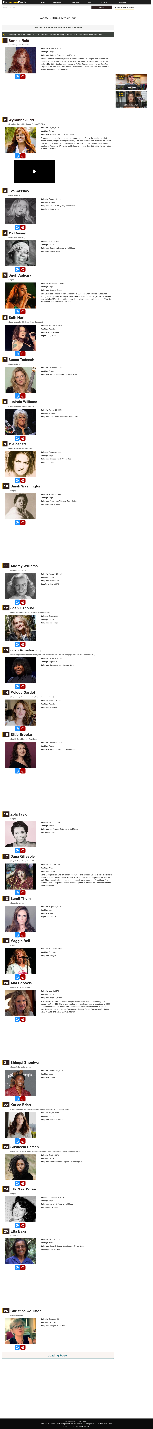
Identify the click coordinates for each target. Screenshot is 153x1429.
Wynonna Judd (21, 120)
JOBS (110, 1424)
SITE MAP (60, 1424)
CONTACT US (95, 1424)
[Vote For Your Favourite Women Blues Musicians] (17, 76)
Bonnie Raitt (18, 40)
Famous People (70, 1426)
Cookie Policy (70, 1424)
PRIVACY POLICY (83, 1424)
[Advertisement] (57, 96)
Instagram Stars (131, 104)
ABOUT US (104, 1424)
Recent (85, 1421)
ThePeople (14, 2)
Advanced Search (124, 7)
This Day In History (49, 1424)
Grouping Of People (73, 1421)
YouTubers (131, 87)
